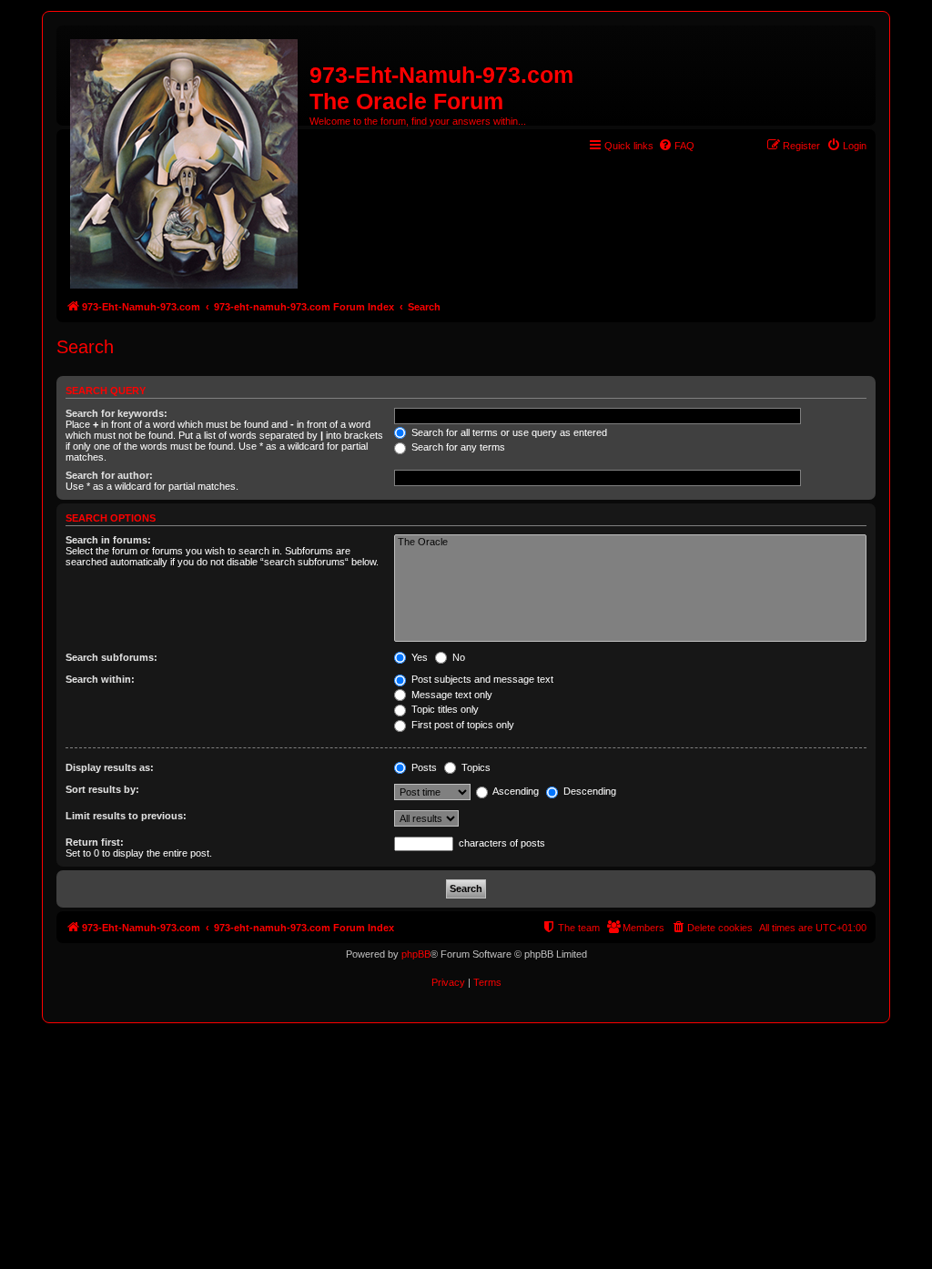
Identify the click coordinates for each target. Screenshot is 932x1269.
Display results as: (110, 767)
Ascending (515, 791)
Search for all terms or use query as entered (508, 432)
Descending (588, 791)
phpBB (416, 954)
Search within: (100, 679)
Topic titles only (444, 709)
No (457, 657)
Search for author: (109, 475)
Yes (418, 657)
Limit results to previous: (126, 815)
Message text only (450, 694)
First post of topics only (461, 724)
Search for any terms (457, 447)
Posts (423, 767)
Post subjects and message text (481, 679)
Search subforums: (111, 657)
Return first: (95, 842)
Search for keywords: (116, 413)
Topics (475, 767)
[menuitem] (676, 146)
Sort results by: (102, 789)
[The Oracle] (630, 542)
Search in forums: (108, 539)
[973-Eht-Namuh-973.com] (185, 160)
